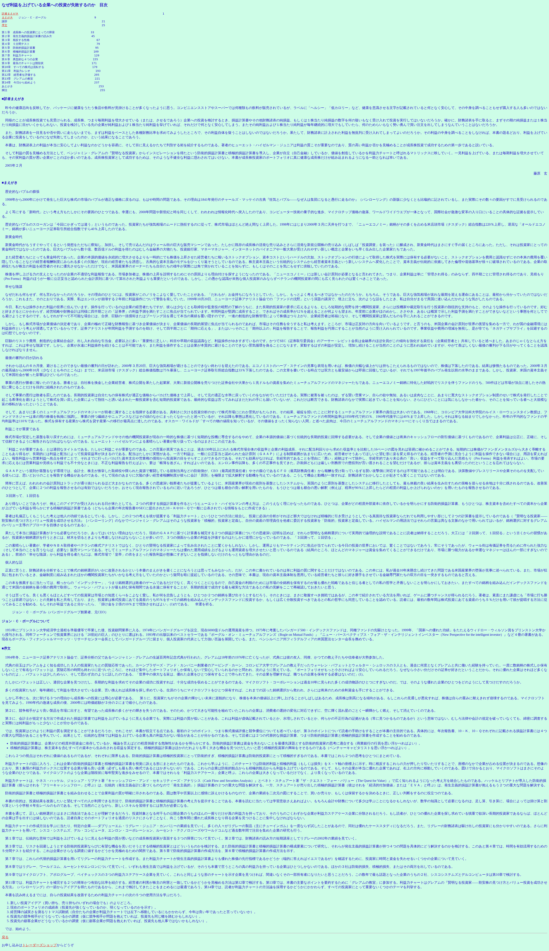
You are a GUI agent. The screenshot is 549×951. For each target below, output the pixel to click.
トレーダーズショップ (39, 945)
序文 (4, 25)
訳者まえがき (10, 13)
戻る (5, 937)
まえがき (7, 17)
